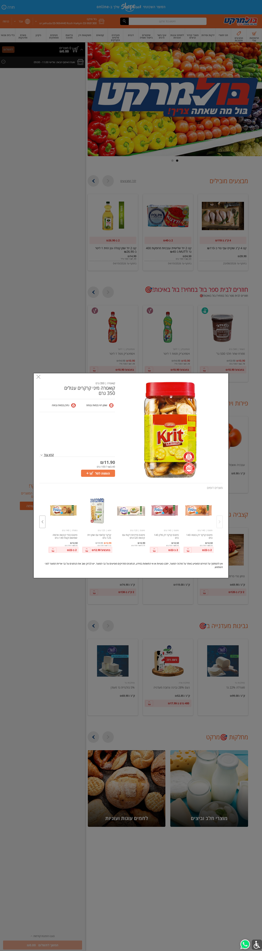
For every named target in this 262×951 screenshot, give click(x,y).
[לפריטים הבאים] (42, 522)
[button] (170, 430)
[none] (198, 524)
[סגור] (38, 377)
